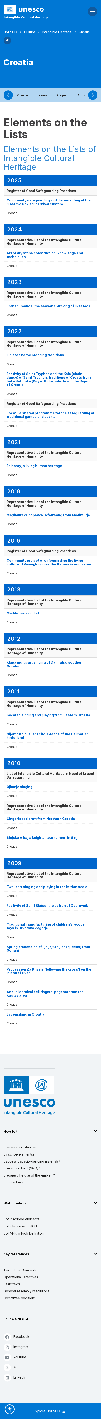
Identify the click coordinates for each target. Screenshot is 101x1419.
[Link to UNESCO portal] (34, 9)
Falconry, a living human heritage (34, 466)
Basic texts (12, 1284)
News (42, 95)
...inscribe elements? (19, 1154)
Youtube (19, 1357)
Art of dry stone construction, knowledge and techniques (45, 254)
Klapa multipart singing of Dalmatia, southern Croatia (45, 664)
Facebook (21, 1337)
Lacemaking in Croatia (25, 1014)
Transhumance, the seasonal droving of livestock (48, 306)
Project (62, 95)
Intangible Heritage (57, 32)
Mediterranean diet (23, 613)
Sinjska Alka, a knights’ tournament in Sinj (42, 838)
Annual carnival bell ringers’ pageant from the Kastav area (45, 993)
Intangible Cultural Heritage (26, 17)
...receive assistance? (20, 1147)
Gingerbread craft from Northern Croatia (41, 819)
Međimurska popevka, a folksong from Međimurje (48, 515)
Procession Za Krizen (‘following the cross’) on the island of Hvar (49, 971)
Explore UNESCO (47, 1411)
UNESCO (10, 32)
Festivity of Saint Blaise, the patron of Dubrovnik (47, 905)
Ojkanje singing (19, 787)
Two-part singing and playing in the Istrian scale (47, 887)
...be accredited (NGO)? (22, 1168)
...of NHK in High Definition (24, 1233)
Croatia (23, 95)
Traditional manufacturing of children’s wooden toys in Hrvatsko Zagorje (47, 926)
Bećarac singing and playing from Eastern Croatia (48, 715)
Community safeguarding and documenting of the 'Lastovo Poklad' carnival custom (49, 202)
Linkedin (19, 1377)
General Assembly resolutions (26, 1291)
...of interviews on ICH (20, 1226)
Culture (29, 32)
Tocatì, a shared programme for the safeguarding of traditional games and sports (50, 415)
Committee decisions (20, 1298)
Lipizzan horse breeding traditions (35, 355)
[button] (7, 42)
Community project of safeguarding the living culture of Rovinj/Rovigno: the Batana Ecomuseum (49, 562)
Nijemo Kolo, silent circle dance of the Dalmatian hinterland (48, 736)
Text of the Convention (21, 1270)
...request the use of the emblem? (29, 1175)
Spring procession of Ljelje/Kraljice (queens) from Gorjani (48, 948)
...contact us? (13, 1182)
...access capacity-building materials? (32, 1161)
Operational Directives (21, 1277)
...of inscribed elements (21, 1219)
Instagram (20, 1347)
